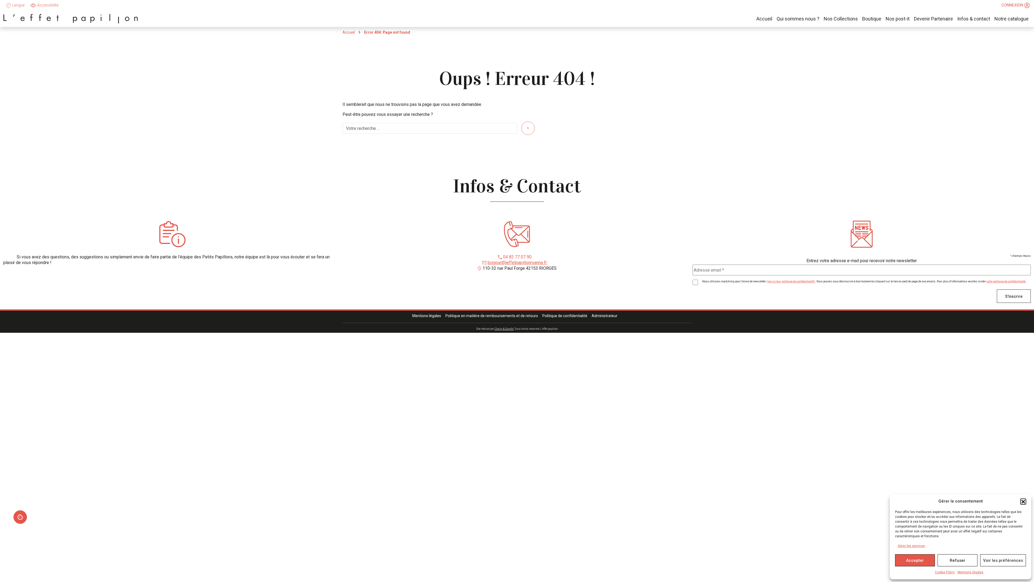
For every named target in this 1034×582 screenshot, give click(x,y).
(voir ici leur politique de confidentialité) (791, 281)
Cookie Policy (945, 572)
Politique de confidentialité (564, 316)
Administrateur (604, 316)
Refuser (957, 560)
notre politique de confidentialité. (1006, 281)
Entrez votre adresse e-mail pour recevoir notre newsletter (861, 260)
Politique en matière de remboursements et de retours (491, 316)
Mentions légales (970, 572)
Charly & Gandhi (504, 328)
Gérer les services (911, 546)
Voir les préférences (1003, 560)
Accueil (349, 32)
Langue (18, 5)
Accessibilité (47, 5)
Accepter (915, 560)
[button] (1023, 501)
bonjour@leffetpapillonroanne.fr (517, 262)
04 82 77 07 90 (517, 256)
